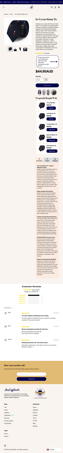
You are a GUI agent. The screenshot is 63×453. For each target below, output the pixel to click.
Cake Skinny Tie (51, 113)
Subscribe (31, 379)
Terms (34, 418)
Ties (11, 14)
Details (47, 160)
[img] (25, 313)
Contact (35, 415)
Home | (7, 14)
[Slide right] (30, 49)
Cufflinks (6, 412)
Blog (34, 423)
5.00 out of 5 (36, 290)
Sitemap (35, 426)
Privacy (35, 420)
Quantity (38, 76)
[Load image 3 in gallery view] (20, 49)
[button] (3, 7)
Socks (6, 410)
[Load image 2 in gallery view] (15, 49)
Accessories (7, 423)
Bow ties (6, 418)
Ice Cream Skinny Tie (21, 14)
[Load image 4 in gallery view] (25, 49)
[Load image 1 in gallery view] (10, 49)
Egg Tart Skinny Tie (52, 135)
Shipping (55, 160)
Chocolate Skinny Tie (51, 103)
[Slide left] (6, 49)
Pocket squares (8, 421)
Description (39, 160)
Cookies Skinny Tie (52, 124)
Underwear (7, 415)
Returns (35, 412)
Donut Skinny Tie (51, 145)
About (34, 407)
